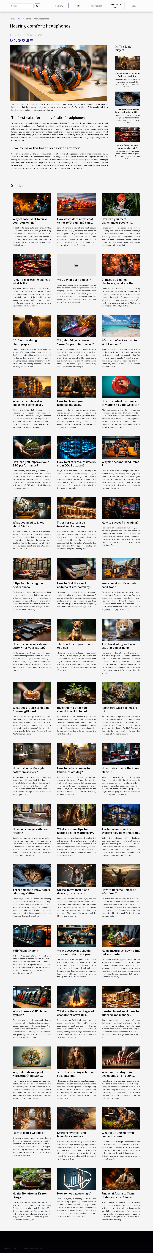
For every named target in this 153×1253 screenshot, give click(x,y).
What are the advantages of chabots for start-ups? (75, 1013)
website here (102, 128)
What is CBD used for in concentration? (118, 1134)
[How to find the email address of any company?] (76, 568)
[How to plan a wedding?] (32, 1118)
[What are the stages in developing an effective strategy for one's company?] (121, 1057)
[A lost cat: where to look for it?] (121, 693)
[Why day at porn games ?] (76, 265)
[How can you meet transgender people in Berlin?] (121, 204)
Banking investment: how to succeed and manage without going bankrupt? (120, 1014)
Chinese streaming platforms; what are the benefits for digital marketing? (117, 285)
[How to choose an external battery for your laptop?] (32, 629)
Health (77, 5)
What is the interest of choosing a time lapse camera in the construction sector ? (31, 406)
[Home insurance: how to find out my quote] (121, 936)
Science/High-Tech (115, 6)
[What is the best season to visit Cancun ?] (121, 325)
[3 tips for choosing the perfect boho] (32, 568)
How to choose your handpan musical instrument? (70, 404)
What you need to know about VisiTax (28, 524)
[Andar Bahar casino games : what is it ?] (127, 134)
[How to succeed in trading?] (121, 507)
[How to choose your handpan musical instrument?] (76, 386)
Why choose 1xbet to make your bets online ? (30, 220)
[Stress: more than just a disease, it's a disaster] (76, 875)
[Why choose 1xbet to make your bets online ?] (32, 204)
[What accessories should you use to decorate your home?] (76, 936)
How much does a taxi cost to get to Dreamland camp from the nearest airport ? (75, 222)
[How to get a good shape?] (76, 1178)
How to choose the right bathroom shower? (29, 770)
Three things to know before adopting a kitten (32, 891)
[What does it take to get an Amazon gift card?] (32, 693)
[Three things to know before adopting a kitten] (127, 99)
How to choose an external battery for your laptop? (30, 645)
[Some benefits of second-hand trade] (121, 568)
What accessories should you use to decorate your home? (74, 954)
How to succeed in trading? (120, 522)
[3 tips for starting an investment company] (76, 507)
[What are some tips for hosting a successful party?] (76, 814)
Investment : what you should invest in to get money (72, 711)
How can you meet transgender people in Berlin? (116, 222)
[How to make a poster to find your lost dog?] (127, 63)
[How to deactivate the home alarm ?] (121, 753)
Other (134, 5)
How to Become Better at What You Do (119, 891)
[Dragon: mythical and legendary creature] (76, 1118)
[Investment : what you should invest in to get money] (76, 693)
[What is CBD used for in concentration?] (121, 1118)
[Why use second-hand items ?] (121, 447)
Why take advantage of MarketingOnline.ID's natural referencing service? (32, 1075)
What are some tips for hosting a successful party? (75, 830)
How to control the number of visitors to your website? (120, 402)
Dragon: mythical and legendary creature (71, 1134)
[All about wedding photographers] (32, 325)
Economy (59, 5)
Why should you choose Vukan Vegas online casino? (75, 342)
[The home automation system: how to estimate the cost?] (121, 814)
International (96, 5)
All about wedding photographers (25, 342)
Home (12, 18)
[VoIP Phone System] (32, 936)
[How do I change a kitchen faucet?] (32, 814)
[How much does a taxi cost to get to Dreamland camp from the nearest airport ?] (76, 204)
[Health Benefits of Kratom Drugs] (32, 1178)
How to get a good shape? (74, 1193)
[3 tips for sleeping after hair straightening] (76, 1057)
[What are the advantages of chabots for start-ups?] (76, 996)
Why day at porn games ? (74, 279)
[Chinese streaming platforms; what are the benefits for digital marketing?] (121, 265)
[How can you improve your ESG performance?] (32, 447)
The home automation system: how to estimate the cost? (120, 832)
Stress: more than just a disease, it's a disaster (73, 891)
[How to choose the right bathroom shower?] (32, 753)
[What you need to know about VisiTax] (32, 507)
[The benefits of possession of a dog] (76, 629)
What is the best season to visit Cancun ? (119, 342)
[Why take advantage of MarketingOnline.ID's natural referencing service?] (32, 1057)
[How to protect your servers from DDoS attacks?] (76, 447)
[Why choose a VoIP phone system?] (32, 996)
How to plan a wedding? (29, 1132)
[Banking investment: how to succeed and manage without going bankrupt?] (121, 996)
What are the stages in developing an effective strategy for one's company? (121, 1075)
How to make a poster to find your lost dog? (73, 770)
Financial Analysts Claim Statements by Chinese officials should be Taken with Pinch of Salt (118, 1199)
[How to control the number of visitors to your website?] (121, 386)
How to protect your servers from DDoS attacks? (76, 463)
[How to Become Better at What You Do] (121, 875)
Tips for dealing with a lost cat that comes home (120, 645)
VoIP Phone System (25, 950)
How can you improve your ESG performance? (31, 463)
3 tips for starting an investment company (71, 524)
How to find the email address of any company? (74, 585)
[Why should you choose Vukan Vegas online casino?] (76, 325)
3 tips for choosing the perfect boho (28, 585)
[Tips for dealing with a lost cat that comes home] (121, 629)
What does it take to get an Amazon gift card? (31, 709)
